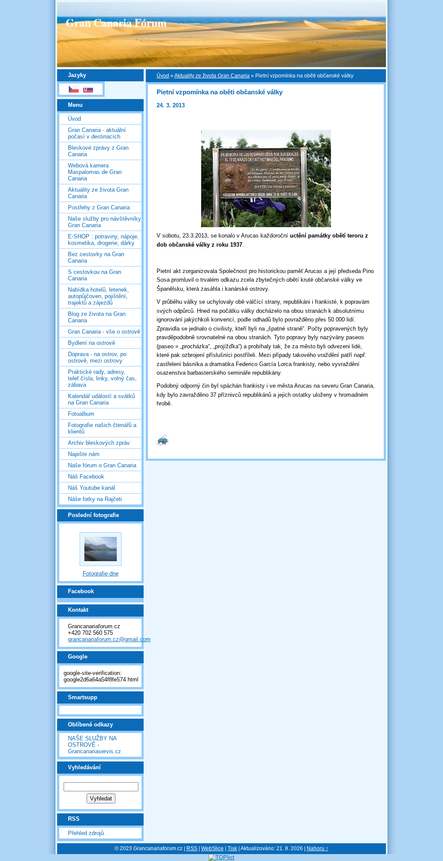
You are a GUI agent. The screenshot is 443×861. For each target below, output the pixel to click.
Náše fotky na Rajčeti (95, 499)
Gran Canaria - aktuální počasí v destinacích (97, 133)
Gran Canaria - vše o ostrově (104, 331)
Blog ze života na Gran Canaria (96, 317)
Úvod (74, 119)
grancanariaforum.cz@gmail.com (109, 639)
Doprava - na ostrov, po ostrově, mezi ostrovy (97, 357)
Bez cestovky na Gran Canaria (96, 257)
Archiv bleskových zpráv (99, 443)
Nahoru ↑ (317, 848)
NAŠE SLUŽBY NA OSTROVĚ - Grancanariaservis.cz (94, 745)
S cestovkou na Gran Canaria (94, 275)
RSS (191, 848)
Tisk (232, 848)
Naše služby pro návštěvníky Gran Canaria (104, 221)
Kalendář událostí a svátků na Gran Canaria (101, 399)
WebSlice (212, 848)
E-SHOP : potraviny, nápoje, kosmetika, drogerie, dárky (103, 239)
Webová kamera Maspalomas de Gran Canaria (95, 172)
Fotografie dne (101, 573)
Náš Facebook (86, 476)
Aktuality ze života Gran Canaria (98, 192)
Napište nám (84, 454)
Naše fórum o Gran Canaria (102, 465)
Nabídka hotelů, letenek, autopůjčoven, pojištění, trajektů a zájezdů (98, 296)
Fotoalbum (81, 414)
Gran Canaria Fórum (116, 22)
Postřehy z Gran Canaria (99, 207)
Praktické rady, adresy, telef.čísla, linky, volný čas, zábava (102, 378)
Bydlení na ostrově (91, 343)
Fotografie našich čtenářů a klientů (102, 428)
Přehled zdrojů (86, 833)
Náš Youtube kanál (91, 488)
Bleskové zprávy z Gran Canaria (98, 151)
